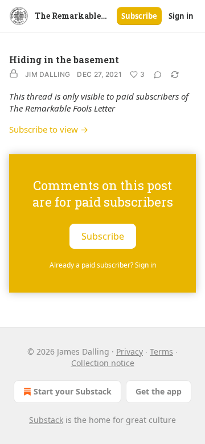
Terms (161, 351)
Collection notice (102, 362)
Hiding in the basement (64, 59)
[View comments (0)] (157, 74)
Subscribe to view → (48, 129)
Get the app (159, 391)
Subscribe (139, 16)
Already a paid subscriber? (103, 265)
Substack (46, 419)
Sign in (181, 16)
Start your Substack (73, 391)
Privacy (129, 351)
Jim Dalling (47, 74)
